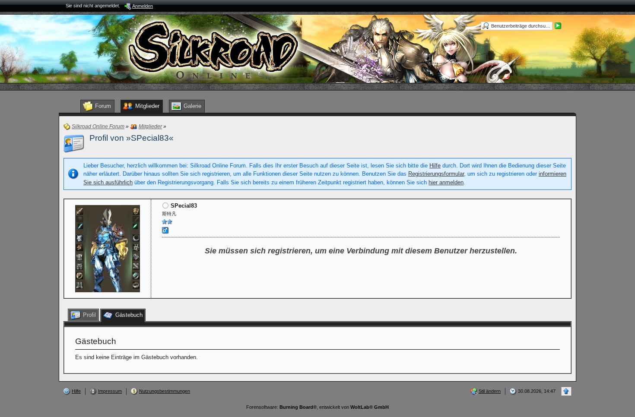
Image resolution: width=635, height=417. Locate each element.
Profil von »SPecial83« (131, 137)
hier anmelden (446, 182)
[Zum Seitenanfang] (566, 391)
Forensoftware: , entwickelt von (317, 407)
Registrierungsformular (436, 174)
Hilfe (435, 165)
